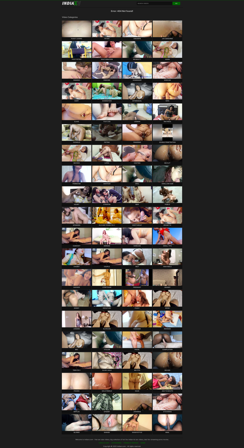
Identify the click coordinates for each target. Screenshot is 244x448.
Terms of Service (131, 443)
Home (143, 443)
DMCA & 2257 (104, 443)
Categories (116, 443)
